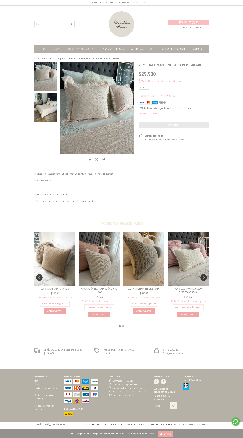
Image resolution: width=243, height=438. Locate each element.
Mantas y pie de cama (114, 48)
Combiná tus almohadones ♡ (80, 48)
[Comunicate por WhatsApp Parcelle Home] (235, 421)
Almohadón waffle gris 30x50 (143, 288)
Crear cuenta (181, 27)
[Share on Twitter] (96, 159)
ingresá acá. (177, 424)
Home (44, 48)
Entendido (165, 433)
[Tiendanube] (49, 425)
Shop (56, 48)
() (190, 22)
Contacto (197, 48)
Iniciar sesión (196, 27)
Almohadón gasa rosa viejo (55, 288)
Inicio (37, 58)
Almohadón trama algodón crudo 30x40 (99, 290)
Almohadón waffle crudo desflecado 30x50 (188, 290)
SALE (152, 48)
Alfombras (137, 48)
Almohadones (48, 58)
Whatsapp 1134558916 (123, 380)
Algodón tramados (67, 58)
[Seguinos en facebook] (163, 381)
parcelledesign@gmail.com (125, 384)
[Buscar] (71, 24)
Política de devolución (173, 48)
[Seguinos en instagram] (156, 381)
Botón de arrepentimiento (197, 424)
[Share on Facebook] (90, 159)
